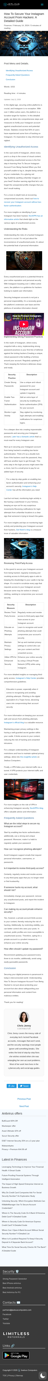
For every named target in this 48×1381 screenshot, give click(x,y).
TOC (5, 1375)
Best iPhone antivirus (12, 1283)
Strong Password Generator (15, 1279)
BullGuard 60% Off (10, 1121)
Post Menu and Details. (16, 63)
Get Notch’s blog (23, 530)
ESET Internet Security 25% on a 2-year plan (21, 1141)
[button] (43, 1376)
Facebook (7, 1314)
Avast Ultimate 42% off (11, 1131)
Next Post (24, 1106)
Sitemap (19, 1375)
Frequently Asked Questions (18, 75)
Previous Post (24, 1099)
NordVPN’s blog (36, 808)
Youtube (6, 1323)
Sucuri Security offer (10, 1136)
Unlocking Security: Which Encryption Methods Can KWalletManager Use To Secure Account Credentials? (23, 1204)
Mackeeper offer (9, 1126)
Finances (8, 25)
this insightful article (28, 757)
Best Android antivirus (12, 1288)
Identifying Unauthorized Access (19, 70)
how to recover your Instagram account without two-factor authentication (23, 202)
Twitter (6, 1319)
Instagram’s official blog (14, 722)
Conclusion (10, 79)
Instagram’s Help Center (26, 678)
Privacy (11, 1375)
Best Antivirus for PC (12, 1292)
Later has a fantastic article (23, 437)
